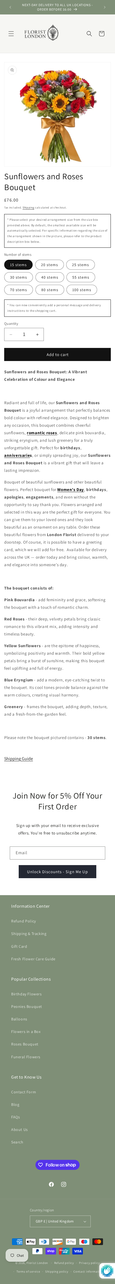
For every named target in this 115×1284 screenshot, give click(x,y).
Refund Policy (23, 921)
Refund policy (64, 1263)
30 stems (18, 277)
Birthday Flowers (26, 993)
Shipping (28, 207)
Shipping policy (56, 1271)
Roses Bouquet (25, 1044)
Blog (15, 1104)
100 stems (81, 289)
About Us (19, 1129)
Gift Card (19, 946)
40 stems (49, 277)
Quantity (11, 323)
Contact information (88, 1271)
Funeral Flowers (25, 1056)
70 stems (18, 289)
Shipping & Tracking (28, 933)
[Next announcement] (105, 7)
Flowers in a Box (26, 1031)
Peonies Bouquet (26, 1006)
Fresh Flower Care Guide (33, 958)
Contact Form (23, 1091)
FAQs (15, 1116)
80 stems (49, 289)
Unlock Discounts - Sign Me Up (57, 871)
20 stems (49, 264)
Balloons (19, 1019)
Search (17, 1142)
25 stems (80, 264)
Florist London (37, 1263)
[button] (11, 34)
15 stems (18, 264)
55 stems (80, 277)
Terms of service (28, 1271)
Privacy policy (89, 1263)
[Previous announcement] (10, 7)
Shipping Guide (18, 759)
